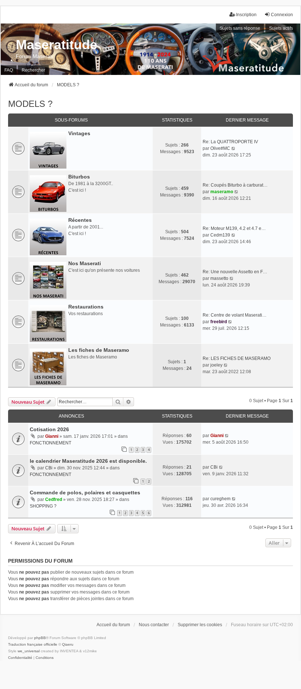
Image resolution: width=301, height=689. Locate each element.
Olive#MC (220, 148)
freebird (218, 321)
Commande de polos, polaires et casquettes (85, 492)
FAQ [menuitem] (8, 70)
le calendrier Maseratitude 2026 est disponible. (88, 461)
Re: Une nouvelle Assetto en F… (235, 271)
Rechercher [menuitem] (33, 70)
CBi (48, 467)
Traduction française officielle (32, 644)
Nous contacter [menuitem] (154, 624)
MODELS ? (30, 104)
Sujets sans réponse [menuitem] (240, 28)
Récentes (80, 220)
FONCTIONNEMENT (50, 442)
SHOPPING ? (43, 506)
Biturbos (79, 177)
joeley (216, 365)
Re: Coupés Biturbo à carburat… (235, 185)
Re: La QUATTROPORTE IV (230, 141)
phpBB (40, 638)
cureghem (220, 498)
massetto (219, 278)
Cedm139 (220, 235)
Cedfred (53, 499)
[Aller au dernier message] (227, 435)
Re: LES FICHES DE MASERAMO (237, 358)
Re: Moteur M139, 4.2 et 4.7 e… (234, 228)
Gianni (51, 436)
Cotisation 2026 (49, 429)
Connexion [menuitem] (282, 14)
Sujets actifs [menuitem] (281, 28)
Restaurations (86, 307)
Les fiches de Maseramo (98, 350)
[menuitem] (20, 657)
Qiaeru (67, 644)
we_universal (29, 651)
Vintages (79, 133)
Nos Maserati (84, 263)
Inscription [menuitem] (246, 14)
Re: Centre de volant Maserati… (234, 315)
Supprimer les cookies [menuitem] (200, 624)
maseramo (221, 191)
